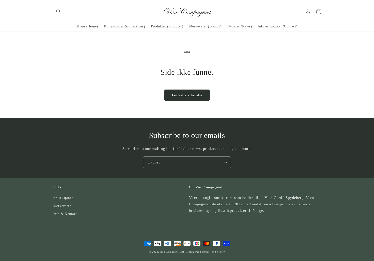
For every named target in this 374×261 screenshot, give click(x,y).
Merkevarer (62, 206)
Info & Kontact (65, 214)
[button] (58, 11)
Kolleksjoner (63, 198)
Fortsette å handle (187, 95)
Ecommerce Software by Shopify (205, 251)
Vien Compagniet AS (172, 251)
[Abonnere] (225, 162)
